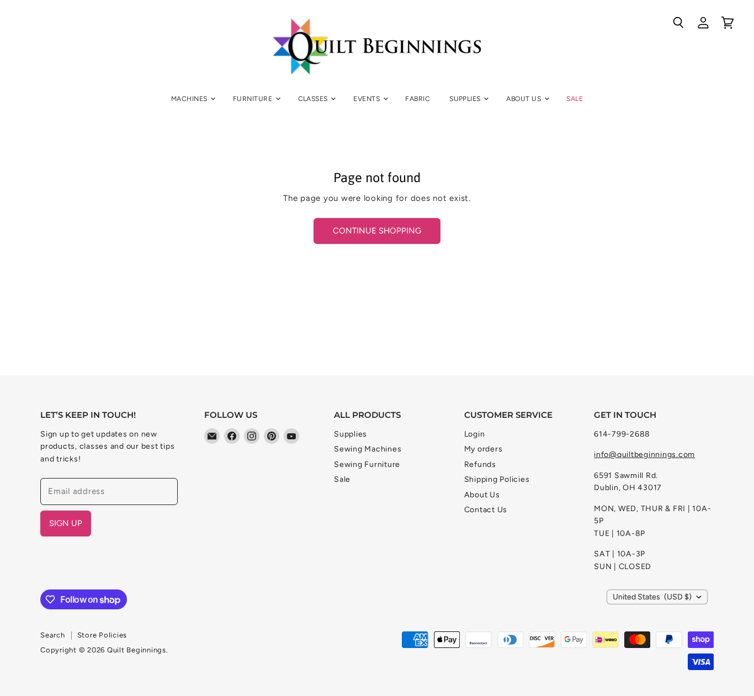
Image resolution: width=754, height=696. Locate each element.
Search (52, 635)
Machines (190, 98)
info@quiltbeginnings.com (644, 454)
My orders (483, 449)
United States (652, 597)
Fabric (417, 98)
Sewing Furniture (367, 464)
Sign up (65, 523)
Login (474, 434)
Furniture (253, 98)
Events (367, 98)
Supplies (465, 98)
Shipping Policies (497, 479)
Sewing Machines (367, 449)
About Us (524, 98)
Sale (574, 98)
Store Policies (102, 635)
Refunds (480, 464)
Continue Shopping (377, 231)
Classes (314, 98)
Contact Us (486, 509)
